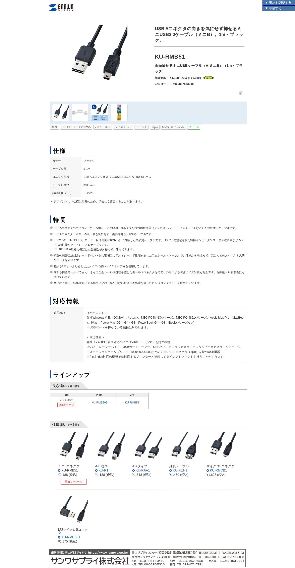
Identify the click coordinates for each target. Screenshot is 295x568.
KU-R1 (103, 470)
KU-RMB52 (132, 402)
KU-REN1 (180, 470)
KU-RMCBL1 (70, 537)
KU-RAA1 (143, 470)
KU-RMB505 (99, 402)
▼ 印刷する (273, 8)
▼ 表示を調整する (278, 2)
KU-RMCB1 (218, 470)
